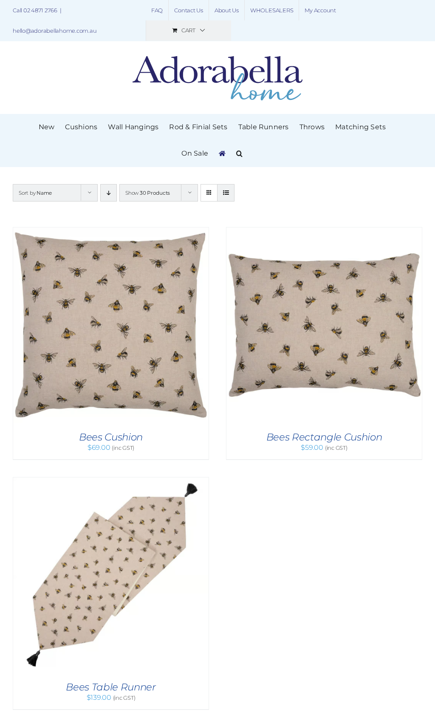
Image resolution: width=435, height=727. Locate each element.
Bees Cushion (111, 437)
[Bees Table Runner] (111, 481)
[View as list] (226, 193)
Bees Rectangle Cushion (324, 437)
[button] (239, 153)
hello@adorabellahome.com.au (55, 30)
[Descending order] (108, 193)
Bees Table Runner (110, 687)
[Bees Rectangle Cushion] (324, 231)
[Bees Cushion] (111, 231)
